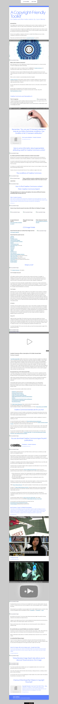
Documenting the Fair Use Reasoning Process (18, 502)
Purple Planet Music (14, 258)
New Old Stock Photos (16, 401)
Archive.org (14, 391)
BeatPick (12, 242)
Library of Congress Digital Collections (19, 395)
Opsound (12, 249)
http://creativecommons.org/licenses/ (34, 421)
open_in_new (44, 99)
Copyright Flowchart (30, 37)
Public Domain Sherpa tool (17, 404)
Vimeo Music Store (14, 245)
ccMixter (12, 250)
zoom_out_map (47, 60)
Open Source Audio (14, 255)
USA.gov (13, 397)
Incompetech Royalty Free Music (16, 241)
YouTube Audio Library (14, 244)
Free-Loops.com (13, 253)
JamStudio (38, 610)
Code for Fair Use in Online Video (29, 497)
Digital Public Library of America (18, 394)
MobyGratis (12, 246)
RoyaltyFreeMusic (13, 261)
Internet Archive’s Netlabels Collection (17, 254)
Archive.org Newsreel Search (17, 392)
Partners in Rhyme (13, 260)
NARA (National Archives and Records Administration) (22, 396)
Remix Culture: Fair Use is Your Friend (34, 498)
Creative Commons (38, 68)
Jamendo (12, 236)
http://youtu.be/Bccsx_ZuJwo (15, 91)
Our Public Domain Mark (15, 358)
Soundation (32, 610)
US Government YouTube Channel (18, 400)
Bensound (12, 237)
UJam (43, 610)
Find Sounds (12, 259)
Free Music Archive (13, 239)
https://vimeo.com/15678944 (41, 406)
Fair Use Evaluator (13, 503)
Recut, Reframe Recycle (17, 484)
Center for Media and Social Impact (30, 469)
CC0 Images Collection (14, 232)
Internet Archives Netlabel (15, 240)
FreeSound (12, 247)
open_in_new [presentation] (45, 176)
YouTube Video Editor (28, 432)
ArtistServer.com (13, 251)
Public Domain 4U (13, 256)
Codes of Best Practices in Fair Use (21, 487)
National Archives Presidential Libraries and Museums (22, 399)
